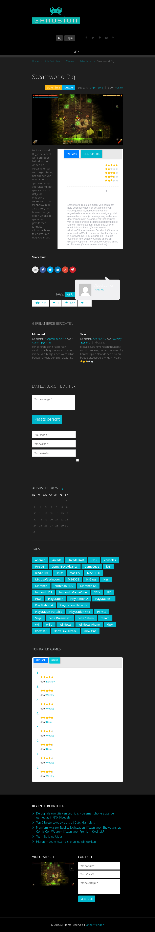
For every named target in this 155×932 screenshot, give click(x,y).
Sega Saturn (86, 618)
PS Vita (101, 612)
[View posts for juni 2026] (62, 488)
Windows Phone (89, 624)
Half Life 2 (48, 699)
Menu (77, 52)
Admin (35, 342)
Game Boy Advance (65, 566)
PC (109, 592)
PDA (38, 599)
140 (88, 342)
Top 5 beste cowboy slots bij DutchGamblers (65, 822)
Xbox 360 (100, 342)
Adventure (85, 61)
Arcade (56, 560)
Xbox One (90, 631)
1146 (48, 342)
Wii (37, 624)
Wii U (70, 294)
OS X (97, 592)
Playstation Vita (79, 612)
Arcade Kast (76, 560)
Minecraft (39, 334)
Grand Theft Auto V (55, 672)
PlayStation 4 (44, 605)
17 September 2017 (54, 339)
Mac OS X (93, 573)
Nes (106, 579)
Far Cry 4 (47, 713)
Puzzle (68, 87)
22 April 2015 (98, 339)
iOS (108, 566)
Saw (83, 334)
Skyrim (46, 686)
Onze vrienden (95, 925)
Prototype (48, 767)
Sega (38, 618)
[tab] (72, 154)
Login (70, 38)
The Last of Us (52, 740)
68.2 (72, 303)
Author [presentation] (41, 660)
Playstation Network (73, 605)
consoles (110, 560)
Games (70, 61)
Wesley (118, 87)
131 (44, 303)
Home (35, 61)
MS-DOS (73, 579)
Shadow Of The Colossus (59, 753)
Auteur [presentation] (72, 153)
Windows (65, 624)
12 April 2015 (95, 87)
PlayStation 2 (79, 599)
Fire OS (40, 566)
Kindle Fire (42, 573)
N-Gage (91, 579)
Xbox (110, 624)
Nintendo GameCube (73, 592)
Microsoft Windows (48, 579)
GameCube (92, 566)
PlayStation (55, 599)
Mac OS (75, 573)
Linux (59, 573)
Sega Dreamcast (60, 618)
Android (40, 560)
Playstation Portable (48, 612)
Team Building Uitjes (49, 836)
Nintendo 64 (88, 586)
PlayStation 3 (103, 599)
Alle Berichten (52, 61)
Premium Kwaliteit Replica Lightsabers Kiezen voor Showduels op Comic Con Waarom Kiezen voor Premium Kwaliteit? (78, 829)
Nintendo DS (43, 592)
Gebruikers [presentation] (91, 154)
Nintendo (41, 586)
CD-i (94, 560)
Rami (49, 722)
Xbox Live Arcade (65, 631)
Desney (50, 681)
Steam (105, 618)
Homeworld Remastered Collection (67, 726)
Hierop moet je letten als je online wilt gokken (66, 842)
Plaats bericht (47, 419)
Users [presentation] (54, 660)
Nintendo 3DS (63, 586)
